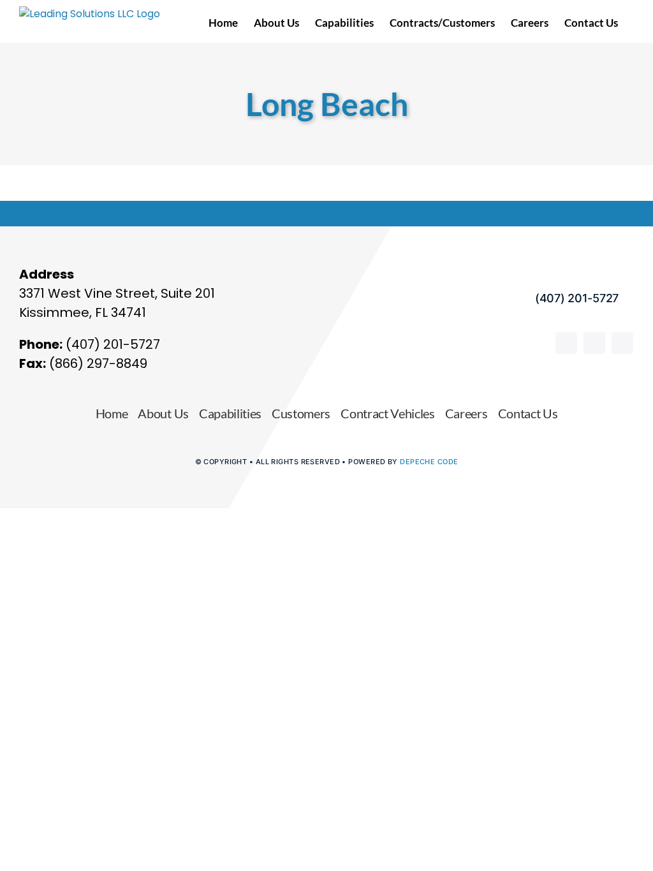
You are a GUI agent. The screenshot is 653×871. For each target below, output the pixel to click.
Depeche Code (429, 461)
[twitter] (622, 343)
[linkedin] (594, 343)
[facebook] (566, 343)
